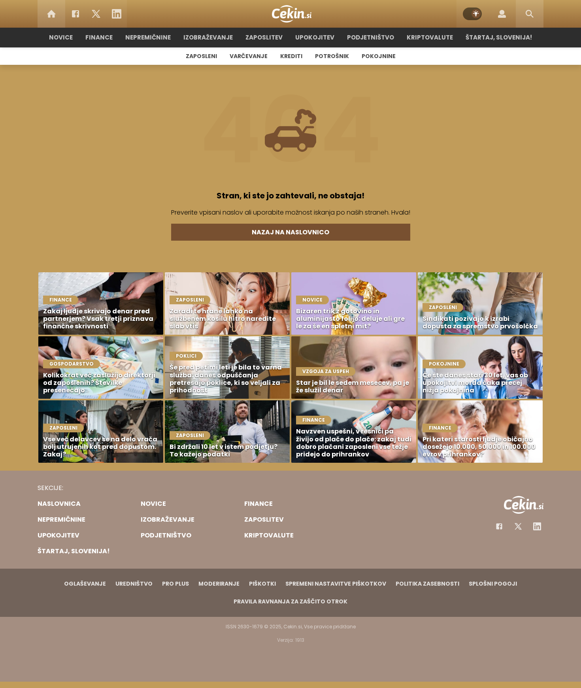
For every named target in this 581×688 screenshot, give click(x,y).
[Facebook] (75, 14)
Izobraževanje (208, 37)
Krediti (291, 56)
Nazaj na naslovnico (290, 232)
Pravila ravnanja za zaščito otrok (290, 601)
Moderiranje (219, 584)
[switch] (472, 14)
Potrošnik (332, 56)
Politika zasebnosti (427, 584)
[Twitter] (96, 14)
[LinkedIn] (116, 14)
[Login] (502, 14)
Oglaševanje (85, 584)
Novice (61, 37)
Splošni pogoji (493, 584)
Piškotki (262, 584)
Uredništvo (134, 584)
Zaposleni (201, 56)
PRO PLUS (175, 584)
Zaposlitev (264, 37)
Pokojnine (379, 56)
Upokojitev (314, 37)
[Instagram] (537, 526)
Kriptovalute (430, 37)
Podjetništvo (370, 37)
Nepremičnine (148, 37)
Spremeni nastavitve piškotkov (335, 584)
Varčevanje (249, 56)
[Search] (529, 14)
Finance (99, 37)
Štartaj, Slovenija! (499, 37)
